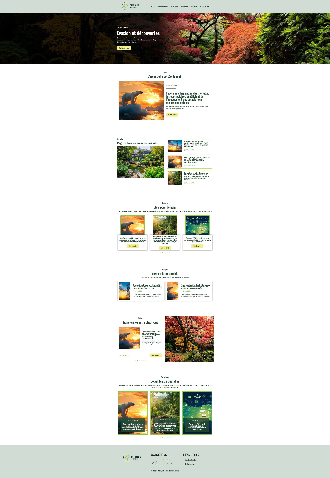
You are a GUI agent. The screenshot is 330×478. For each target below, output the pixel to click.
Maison (194, 6)
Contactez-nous (190, 464)
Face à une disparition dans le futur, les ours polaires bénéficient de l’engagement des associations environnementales (197, 159)
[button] (118, 100)
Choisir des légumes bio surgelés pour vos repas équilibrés (197, 240)
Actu (153, 6)
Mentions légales (190, 460)
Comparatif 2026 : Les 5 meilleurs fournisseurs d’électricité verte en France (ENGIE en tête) (165, 240)
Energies (184, 6)
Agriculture (163, 6)
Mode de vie (204, 6)
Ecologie (174, 6)
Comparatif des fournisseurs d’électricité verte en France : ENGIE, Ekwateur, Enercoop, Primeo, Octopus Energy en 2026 (196, 144)
